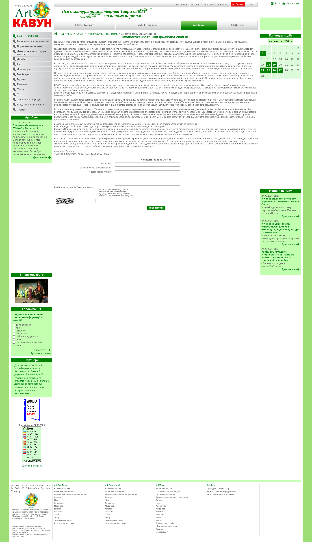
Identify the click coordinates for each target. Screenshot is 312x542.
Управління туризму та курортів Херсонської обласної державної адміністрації (32, 380)
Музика (21, 79)
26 (274, 70)
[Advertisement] (31, 218)
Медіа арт (23, 74)
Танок (20, 89)
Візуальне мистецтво (29, 46)
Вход (277, 3)
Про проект (222, 4)
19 (274, 64)
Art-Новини (181, 4)
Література (23, 69)
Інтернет (20, 330)
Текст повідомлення (100, 172)
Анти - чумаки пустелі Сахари (220, 494)
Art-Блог (195, 4)
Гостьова (208, 4)
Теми (61, 34)
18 (268, 64)
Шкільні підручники (26, 336)
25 (268, 70)
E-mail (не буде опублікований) (95, 167)
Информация (162, 532)
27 (280, 70)
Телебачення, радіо (29, 99)
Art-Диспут (237, 4)
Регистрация (292, 3)
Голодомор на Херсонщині (33, 41)
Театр (20, 94)
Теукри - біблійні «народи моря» (221, 491)
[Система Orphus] (32, 420)
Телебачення (23, 324)
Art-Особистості (84, 25)
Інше (18, 339)
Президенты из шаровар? (218, 488)
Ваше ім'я (106, 163)
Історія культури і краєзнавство (103, 34)
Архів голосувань (41, 353)
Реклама (22, 84)
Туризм (21, 109)
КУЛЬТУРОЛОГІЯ (27, 36)
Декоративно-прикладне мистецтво (31, 52)
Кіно (19, 64)
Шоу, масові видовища (30, 104)
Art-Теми (198, 25)
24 (262, 70)
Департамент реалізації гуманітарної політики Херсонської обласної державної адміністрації (28, 370)
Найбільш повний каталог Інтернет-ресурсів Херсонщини (29, 390)
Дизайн (21, 59)
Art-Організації (147, 25)
